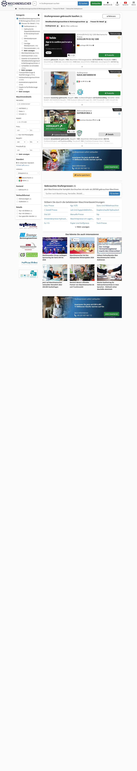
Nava (22, 111)
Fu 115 (46, 223)
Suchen (84, 3)
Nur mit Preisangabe (26, 135)
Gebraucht (23, 190)
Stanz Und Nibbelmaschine (107, 205)
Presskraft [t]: (21, 146)
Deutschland (27, 178)
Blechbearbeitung (30, 53)
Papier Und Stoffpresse (79, 223)
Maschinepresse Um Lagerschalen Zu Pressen (88, 219)
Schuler (22, 114)
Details (110, 134)
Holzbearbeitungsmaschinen (29, 78)
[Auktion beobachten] (119, 113)
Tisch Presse (102, 223)
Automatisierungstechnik (28, 83)
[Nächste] (73, 45)
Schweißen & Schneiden (30, 67)
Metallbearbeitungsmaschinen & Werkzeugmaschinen (30, 19)
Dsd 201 (47, 214)
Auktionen (23, 202)
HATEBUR (23, 108)
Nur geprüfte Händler (28, 216)
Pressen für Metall (30, 23)
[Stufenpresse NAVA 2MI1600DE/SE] (59, 83)
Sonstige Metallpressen (31, 44)
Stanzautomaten (31, 48)
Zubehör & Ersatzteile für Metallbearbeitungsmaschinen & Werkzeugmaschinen (33, 61)
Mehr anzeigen (83, 227)
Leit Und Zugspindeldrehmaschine (84, 210)
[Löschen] (87, 22)
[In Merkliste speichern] (119, 37)
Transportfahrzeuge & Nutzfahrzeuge (27, 73)
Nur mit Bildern (25, 211)
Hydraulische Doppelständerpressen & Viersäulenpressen (32, 32)
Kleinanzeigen (25, 199)
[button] (134, 3)
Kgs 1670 (73, 205)
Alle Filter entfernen (70, 26)
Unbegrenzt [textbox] (23, 173)
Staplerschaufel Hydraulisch (108, 210)
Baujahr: (19, 138)
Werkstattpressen (30, 39)
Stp (98, 214)
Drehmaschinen (29, 56)
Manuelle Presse (77, 214)
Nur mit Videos (25, 213)
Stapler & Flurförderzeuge (28, 88)
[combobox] (28, 173)
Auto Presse (49, 205)
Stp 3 (99, 219)
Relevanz (112, 16)
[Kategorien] (34, 3)
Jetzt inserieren (111, 167)
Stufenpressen (30, 26)
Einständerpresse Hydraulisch (56, 219)
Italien (25, 180)
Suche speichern (83, 175)
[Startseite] (16, 9)
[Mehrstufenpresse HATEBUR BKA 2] (59, 121)
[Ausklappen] (82, 66)
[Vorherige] (46, 45)
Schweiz (22, 165)
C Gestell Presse (50, 210)
